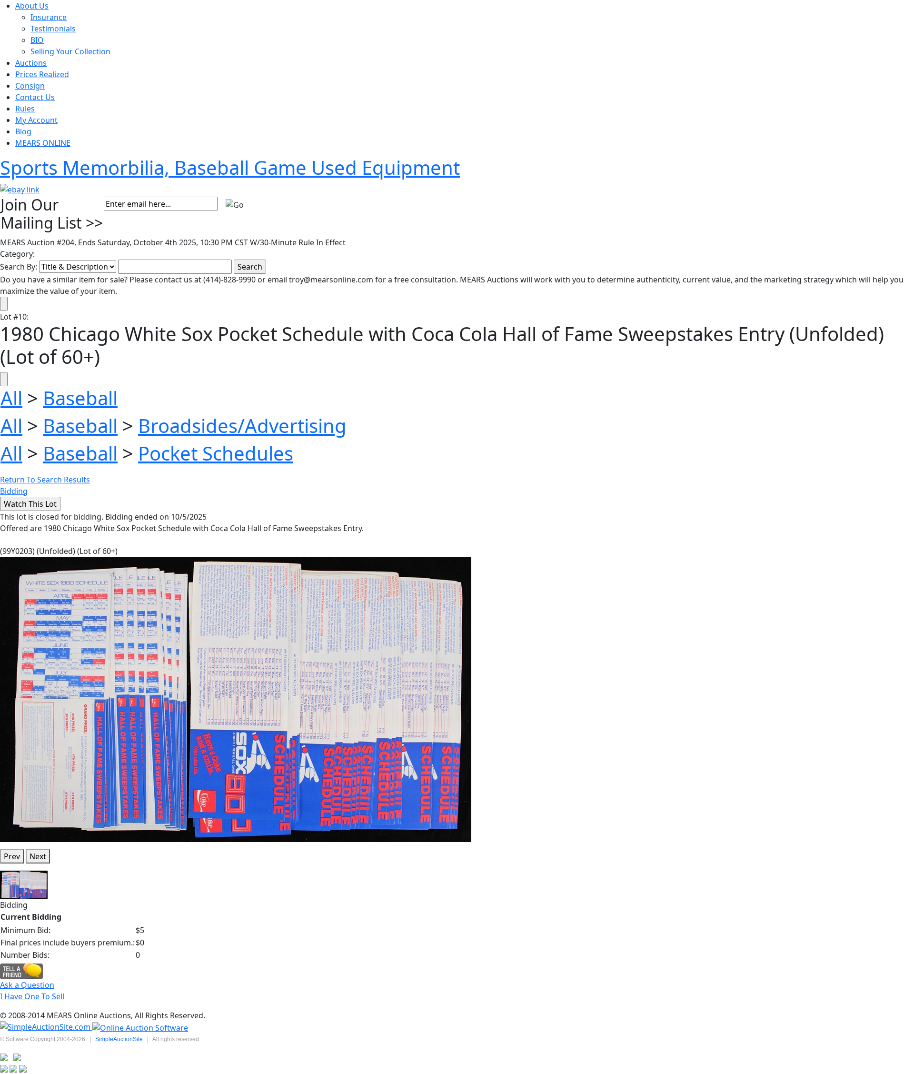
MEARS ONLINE (42, 143)
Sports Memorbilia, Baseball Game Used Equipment (230, 167)
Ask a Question (27, 985)
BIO (37, 40)
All (11, 398)
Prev (12, 856)
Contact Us (35, 97)
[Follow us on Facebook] (17, 1057)
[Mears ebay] (20, 188)
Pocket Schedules (215, 453)
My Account (36, 120)
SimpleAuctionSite (119, 1039)
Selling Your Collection (70, 51)
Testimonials (53, 28)
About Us (32, 5)
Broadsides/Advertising (242, 425)
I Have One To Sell (32, 996)
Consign (30, 85)
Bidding (14, 491)
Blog (23, 131)
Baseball (80, 398)
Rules (25, 108)
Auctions (31, 63)
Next (38, 856)
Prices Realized (42, 74)
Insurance (48, 17)
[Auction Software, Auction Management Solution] (46, 1027)
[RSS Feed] (4, 1057)
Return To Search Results (45, 479)
